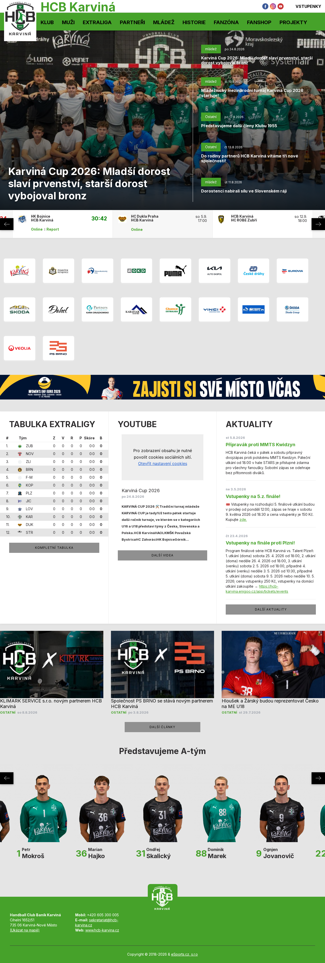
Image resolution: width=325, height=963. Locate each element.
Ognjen (278, 853)
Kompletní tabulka (54, 548)
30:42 (99, 218)
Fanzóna (226, 22)
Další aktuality (271, 609)
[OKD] (136, 271)
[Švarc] (253, 309)
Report (52, 229)
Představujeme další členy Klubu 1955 (239, 125)
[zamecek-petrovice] (58, 271)
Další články (162, 727)
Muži (68, 22)
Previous (6, 224)
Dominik (217, 853)
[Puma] (175, 271)
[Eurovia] (292, 271)
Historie (194, 22)
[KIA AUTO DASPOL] (214, 271)
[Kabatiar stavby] (136, 309)
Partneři (132, 22)
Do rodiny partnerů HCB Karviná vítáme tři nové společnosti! (249, 158)
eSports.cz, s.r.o (184, 954)
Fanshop (259, 22)
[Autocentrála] (19, 309)
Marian (96, 853)
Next (318, 224)
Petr (33, 853)
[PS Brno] (58, 348)
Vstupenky (308, 6)
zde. (243, 519)
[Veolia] (19, 348)
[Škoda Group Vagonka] (292, 309)
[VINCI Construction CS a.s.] (214, 309)
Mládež (163, 22)
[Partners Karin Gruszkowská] (97, 309)
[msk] (97, 271)
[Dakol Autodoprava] (58, 309)
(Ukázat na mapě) (25, 930)
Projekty (293, 22)
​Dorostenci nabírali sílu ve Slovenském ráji (244, 191)
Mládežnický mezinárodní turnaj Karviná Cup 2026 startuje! (252, 93)
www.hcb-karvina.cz (102, 930)
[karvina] (19, 271)
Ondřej (158, 853)
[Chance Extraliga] (175, 309)
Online (37, 229)
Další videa (162, 555)
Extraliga (97, 22)
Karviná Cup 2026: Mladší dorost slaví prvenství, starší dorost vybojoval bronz (89, 183)
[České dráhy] (253, 271)
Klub (47, 22)
